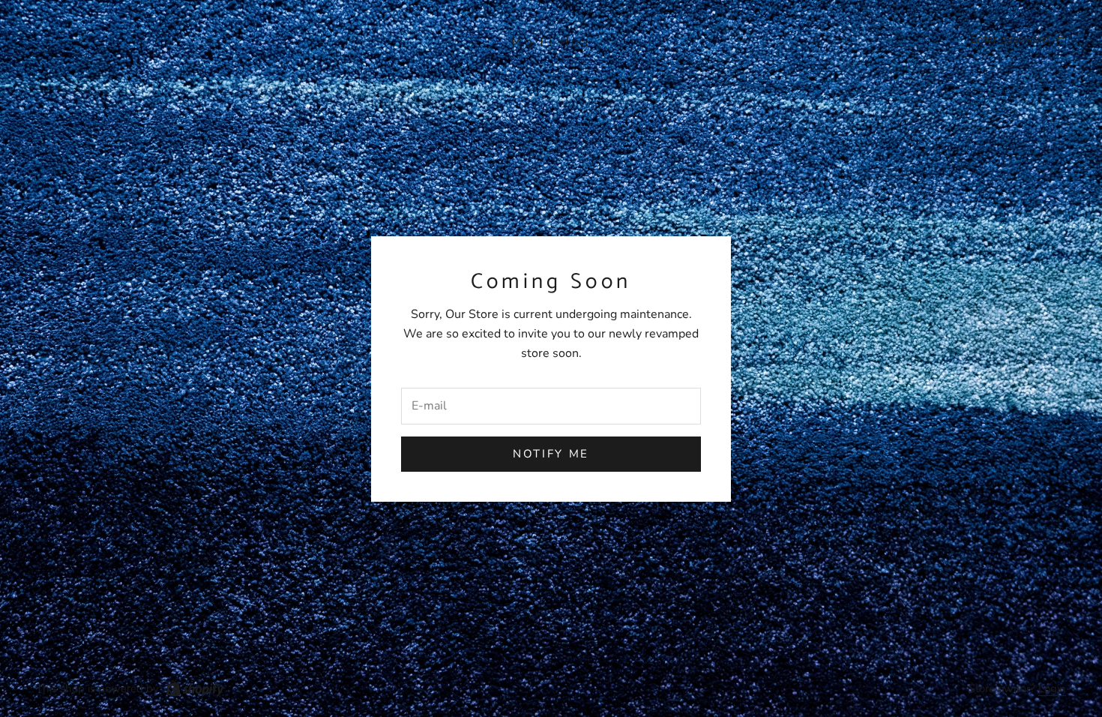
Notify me (551, 453)
